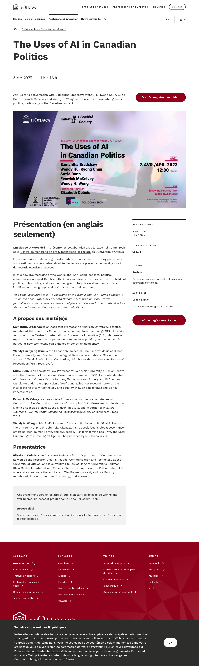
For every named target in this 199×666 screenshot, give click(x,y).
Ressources (26, 591)
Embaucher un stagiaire (27, 584)
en (168, 20)
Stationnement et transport (119, 571)
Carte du (113, 579)
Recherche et (72, 594)
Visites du (114, 563)
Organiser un (117, 591)
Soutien (23, 598)
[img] (25, 7)
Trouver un (23, 575)
